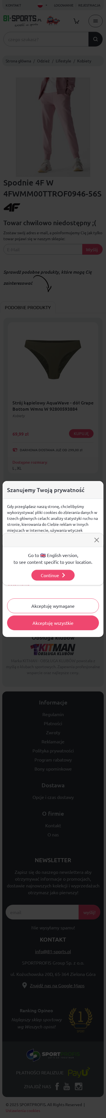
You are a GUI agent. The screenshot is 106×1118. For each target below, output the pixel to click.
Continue (50, 575)
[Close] (96, 540)
